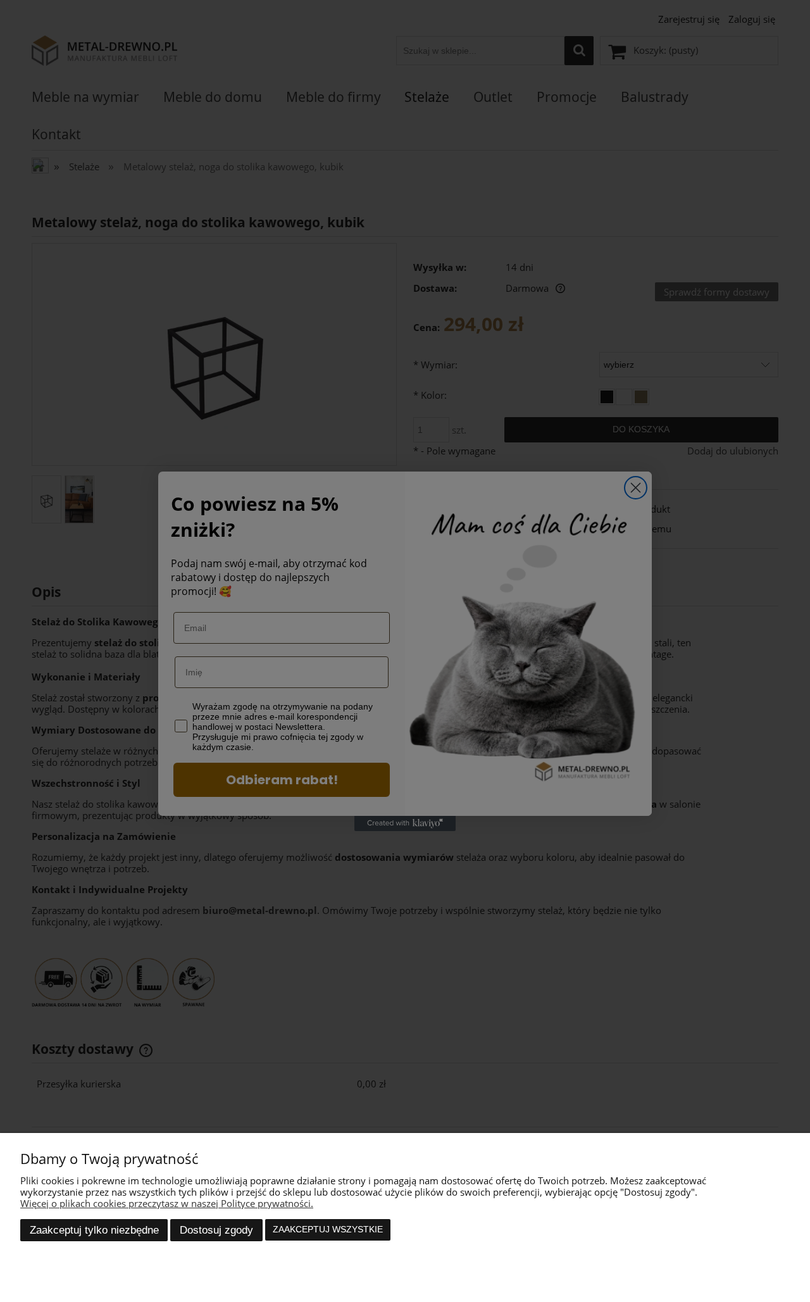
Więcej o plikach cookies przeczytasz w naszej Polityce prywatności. (166, 1203)
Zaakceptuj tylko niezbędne (94, 1230)
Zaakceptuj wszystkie (328, 1229)
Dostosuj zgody (216, 1230)
